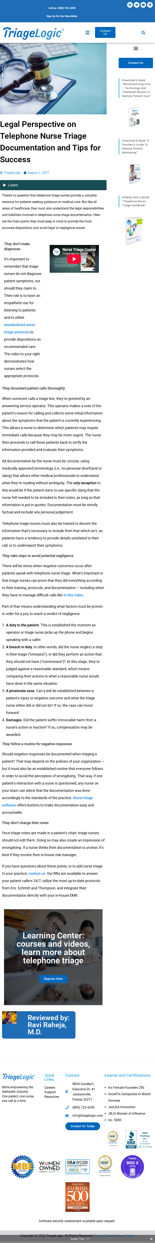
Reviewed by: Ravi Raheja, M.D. (49, 1025)
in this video (73, 595)
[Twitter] (136, 5)
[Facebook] (130, 5)
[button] (87, 32)
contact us (36, 873)
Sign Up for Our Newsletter (62, 16)
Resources (51, 1097)
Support (50, 1092)
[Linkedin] (150, 5)
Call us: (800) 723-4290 (61, 8)
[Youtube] (143, 5)
